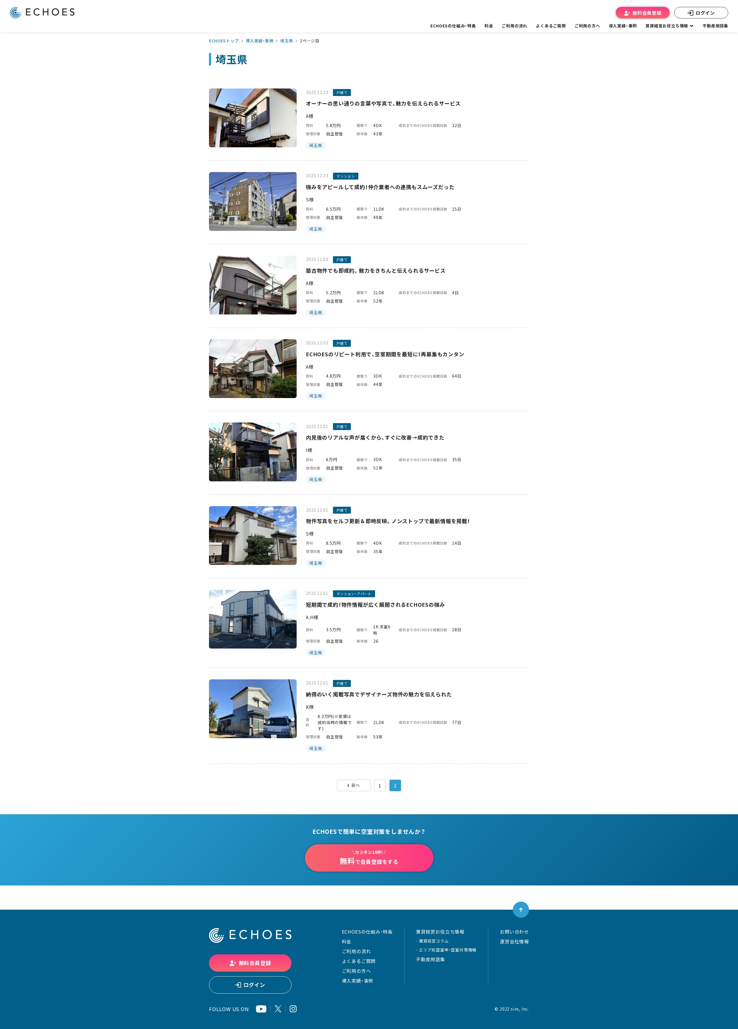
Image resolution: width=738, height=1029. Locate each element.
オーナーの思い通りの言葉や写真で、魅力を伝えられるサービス (383, 103)
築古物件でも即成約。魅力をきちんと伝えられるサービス (376, 270)
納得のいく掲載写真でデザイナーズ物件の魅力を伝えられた (379, 694)
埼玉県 (286, 41)
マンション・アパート (354, 593)
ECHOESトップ (224, 41)
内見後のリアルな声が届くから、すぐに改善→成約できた (375, 437)
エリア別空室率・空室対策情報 (448, 950)
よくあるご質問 (551, 26)
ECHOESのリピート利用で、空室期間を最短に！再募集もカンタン (385, 354)
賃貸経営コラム (434, 941)
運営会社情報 (514, 941)
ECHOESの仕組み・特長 (367, 931)
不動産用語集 (715, 26)
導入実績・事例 (259, 41)
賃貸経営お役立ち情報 (440, 931)
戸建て (341, 92)
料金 (347, 941)
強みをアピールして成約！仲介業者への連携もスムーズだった (380, 187)
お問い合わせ (514, 931)
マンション (345, 176)
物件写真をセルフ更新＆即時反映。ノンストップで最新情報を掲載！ (388, 521)
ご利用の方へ (356, 970)
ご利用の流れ (356, 951)
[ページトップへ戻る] (521, 910)
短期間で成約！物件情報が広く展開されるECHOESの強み (375, 604)
